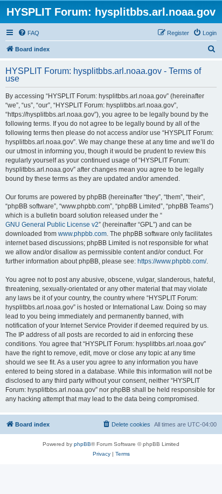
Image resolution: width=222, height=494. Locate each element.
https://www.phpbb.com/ (171, 261)
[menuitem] (28, 32)
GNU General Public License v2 (52, 224)
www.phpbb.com (82, 234)
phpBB (82, 444)
